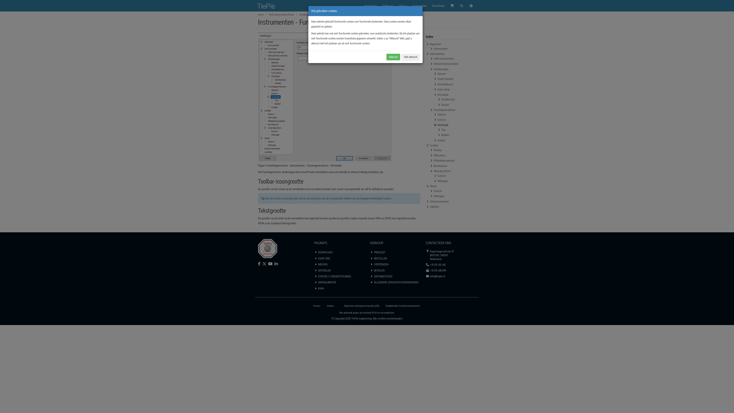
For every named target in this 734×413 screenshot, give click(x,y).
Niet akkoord (410, 57)
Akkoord (393, 57)
